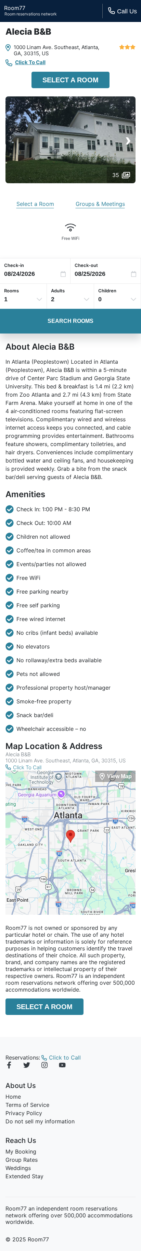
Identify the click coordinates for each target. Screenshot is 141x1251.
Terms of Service (27, 1104)
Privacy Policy (23, 1113)
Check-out (86, 265)
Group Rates (21, 1159)
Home (13, 1096)
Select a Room (70, 80)
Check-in (14, 265)
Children (107, 290)
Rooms (11, 290)
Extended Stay (24, 1176)
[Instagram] (44, 1066)
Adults (58, 290)
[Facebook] (8, 1066)
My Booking (20, 1151)
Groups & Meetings (100, 203)
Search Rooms (70, 321)
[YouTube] (62, 1066)
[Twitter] (26, 1066)
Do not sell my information (40, 1121)
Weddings (18, 1168)
